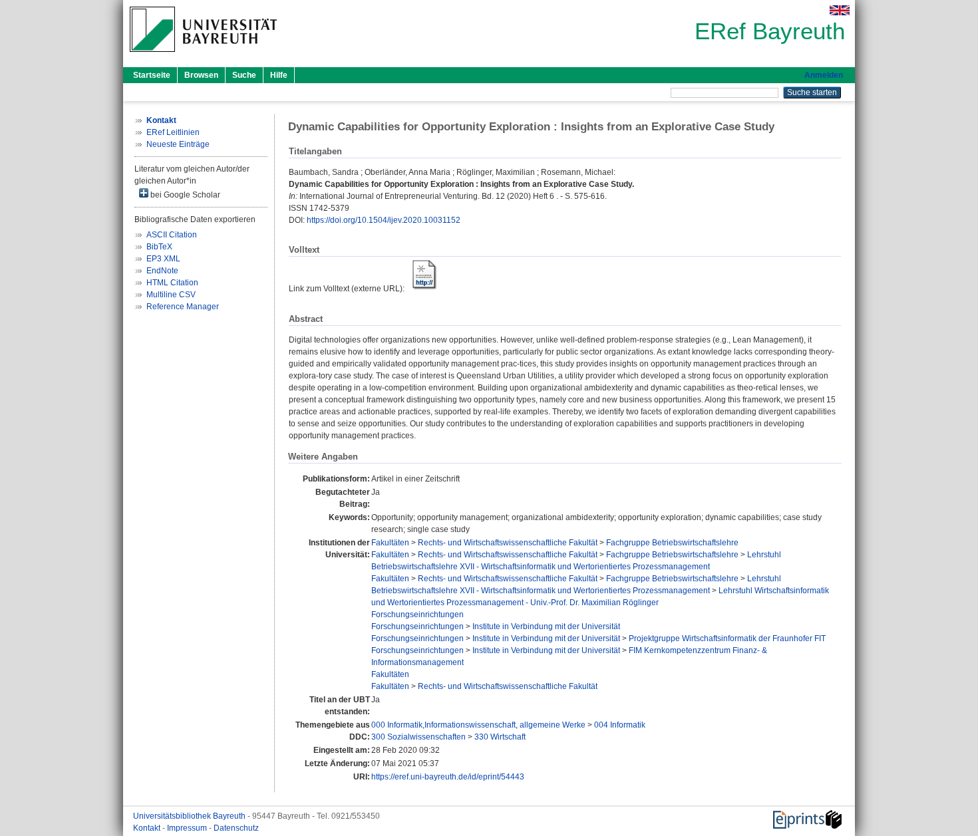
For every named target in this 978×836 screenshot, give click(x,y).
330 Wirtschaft (500, 737)
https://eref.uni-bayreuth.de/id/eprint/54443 (447, 776)
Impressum (188, 828)
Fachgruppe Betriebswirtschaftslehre (672, 542)
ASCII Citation (171, 234)
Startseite (151, 75)
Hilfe (278, 75)
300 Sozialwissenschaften (418, 737)
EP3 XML (163, 258)
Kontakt (147, 828)
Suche (244, 75)
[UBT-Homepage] (203, 56)
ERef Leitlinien (173, 132)
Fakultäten (390, 542)
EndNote (162, 270)
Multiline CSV (171, 294)
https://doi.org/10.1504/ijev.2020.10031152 (383, 220)
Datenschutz (236, 828)
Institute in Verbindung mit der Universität (546, 626)
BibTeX (159, 246)
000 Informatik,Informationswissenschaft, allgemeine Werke (478, 725)
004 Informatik (619, 725)
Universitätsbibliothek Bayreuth (190, 816)
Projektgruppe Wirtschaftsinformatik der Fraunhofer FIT (727, 638)
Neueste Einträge (178, 144)
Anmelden (823, 75)
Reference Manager (182, 306)
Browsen (201, 75)
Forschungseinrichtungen (417, 614)
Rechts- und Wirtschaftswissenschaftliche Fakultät (507, 542)
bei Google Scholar (184, 195)
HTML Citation (172, 282)
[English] (840, 10)
